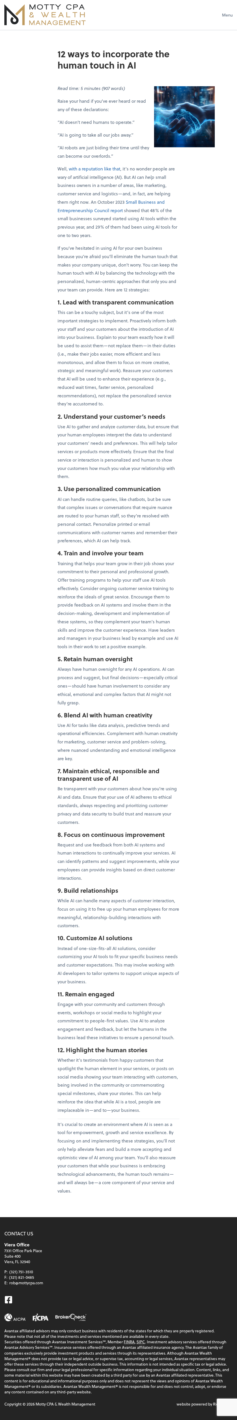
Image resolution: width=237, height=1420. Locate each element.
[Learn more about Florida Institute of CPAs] (41, 1317)
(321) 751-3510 (21, 1271)
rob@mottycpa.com (26, 1282)
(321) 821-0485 (21, 1277)
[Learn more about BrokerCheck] (70, 1317)
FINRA (129, 1341)
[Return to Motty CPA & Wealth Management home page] (45, 14)
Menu (227, 15)
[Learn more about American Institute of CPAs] (15, 1317)
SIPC (140, 1341)
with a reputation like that (94, 168)
